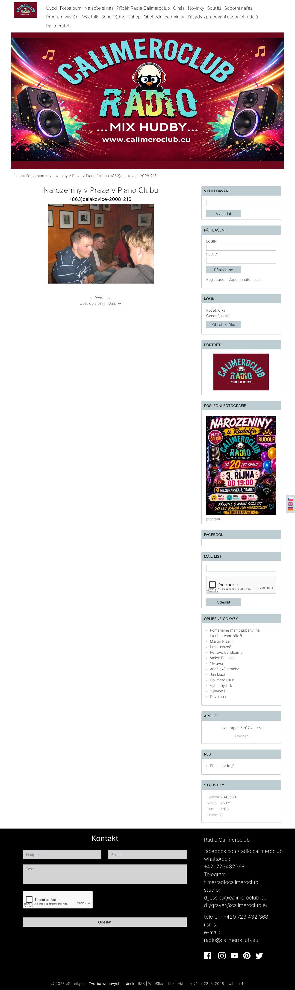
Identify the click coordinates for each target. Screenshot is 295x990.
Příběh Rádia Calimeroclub (143, 8)
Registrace (215, 279)
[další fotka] (181, 245)
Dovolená (218, 696)
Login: (212, 241)
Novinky (196, 8)
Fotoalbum (70, 8)
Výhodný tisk (221, 685)
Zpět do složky (92, 303)
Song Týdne (113, 17)
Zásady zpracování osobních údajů (222, 17)
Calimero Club (222, 680)
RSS (141, 983)
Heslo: (212, 254)
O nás (179, 8)
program (213, 519)
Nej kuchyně (220, 646)
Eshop (134, 17)
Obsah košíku (223, 324)
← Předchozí (100, 298)
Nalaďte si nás (99, 8)
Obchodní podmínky (164, 17)
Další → (114, 303)
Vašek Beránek (222, 658)
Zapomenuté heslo (244, 279)
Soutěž (214, 8)
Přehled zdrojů (222, 765)
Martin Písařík (221, 641)
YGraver (216, 663)
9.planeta (218, 691)
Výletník (90, 17)
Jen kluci (217, 674)
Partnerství (57, 26)
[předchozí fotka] (20, 245)
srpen (234, 728)
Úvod (51, 8)
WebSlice (156, 983)
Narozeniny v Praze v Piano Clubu (78, 175)
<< (223, 728)
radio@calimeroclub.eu (231, 940)
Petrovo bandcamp (226, 652)
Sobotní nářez (238, 8)
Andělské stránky (224, 669)
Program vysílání (62, 17)
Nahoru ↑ (235, 983)
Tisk (171, 983)
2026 (247, 728)
